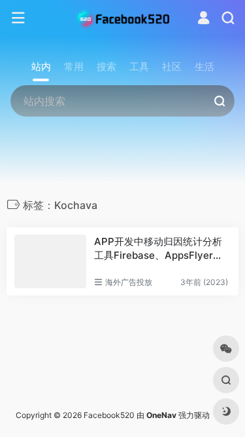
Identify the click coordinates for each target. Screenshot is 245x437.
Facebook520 (109, 415)
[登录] (203, 19)
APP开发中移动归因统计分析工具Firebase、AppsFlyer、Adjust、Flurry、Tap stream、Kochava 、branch (162, 249)
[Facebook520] (123, 18)
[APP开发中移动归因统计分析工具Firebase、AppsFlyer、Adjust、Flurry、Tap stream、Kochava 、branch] (50, 262)
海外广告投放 (128, 282)
